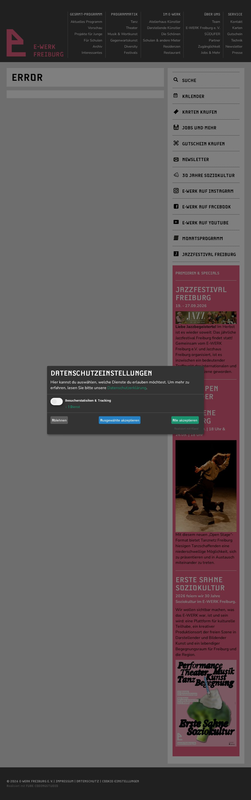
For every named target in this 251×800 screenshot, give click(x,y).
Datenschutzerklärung (126, 388)
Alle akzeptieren (185, 420)
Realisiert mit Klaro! (186, 429)
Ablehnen (59, 420)
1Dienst (72, 406)
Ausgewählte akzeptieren (119, 420)
